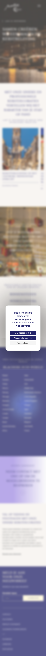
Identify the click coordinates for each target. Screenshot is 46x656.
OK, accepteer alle (23, 333)
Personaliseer (23, 343)
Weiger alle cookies (23, 338)
